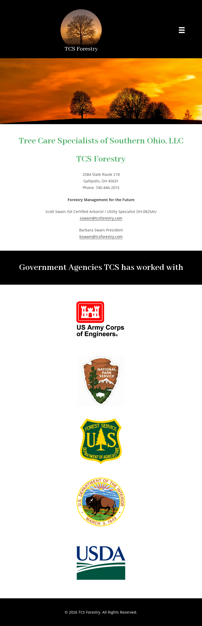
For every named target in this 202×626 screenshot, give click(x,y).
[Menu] (181, 29)
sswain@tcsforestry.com (101, 218)
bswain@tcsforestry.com (101, 236)
